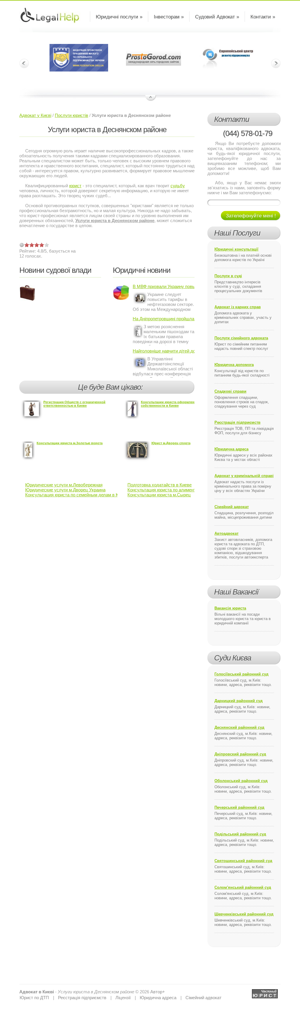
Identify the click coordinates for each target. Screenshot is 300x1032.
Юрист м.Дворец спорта (170, 443)
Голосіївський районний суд (241, 674)
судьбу (178, 185)
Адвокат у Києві (35, 115)
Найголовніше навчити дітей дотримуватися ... (164, 350)
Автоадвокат (226, 533)
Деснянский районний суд (239, 727)
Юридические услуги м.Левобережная (64, 484)
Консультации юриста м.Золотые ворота (70, 443)
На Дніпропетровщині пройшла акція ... (164, 318)
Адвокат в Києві (36, 991)
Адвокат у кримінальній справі (244, 476)
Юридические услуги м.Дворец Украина (65, 489)
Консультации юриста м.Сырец (159, 494)
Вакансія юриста (230, 608)
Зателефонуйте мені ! (251, 216)
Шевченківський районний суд (243, 914)
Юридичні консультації (236, 249)
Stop (150, 98)
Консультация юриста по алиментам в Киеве (172, 489)
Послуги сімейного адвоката (241, 338)
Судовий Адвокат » (217, 17)
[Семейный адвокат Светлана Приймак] (265, 991)
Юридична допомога (234, 364)
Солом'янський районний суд (242, 887)
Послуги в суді (228, 276)
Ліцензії (123, 997)
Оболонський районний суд (240, 781)
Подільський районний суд (240, 834)
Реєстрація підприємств (237, 422)
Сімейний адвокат (231, 507)
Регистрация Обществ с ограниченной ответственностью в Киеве (74, 403)
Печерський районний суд (239, 807)
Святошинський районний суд (243, 861)
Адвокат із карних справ (237, 307)
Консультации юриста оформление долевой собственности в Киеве (177, 403)
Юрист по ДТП (34, 997)
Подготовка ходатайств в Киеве (159, 484)
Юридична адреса (231, 449)
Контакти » (262, 17)
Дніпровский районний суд (240, 754)
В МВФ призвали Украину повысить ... (164, 286)
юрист (75, 185)
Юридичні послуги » (119, 17)
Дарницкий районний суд (238, 701)
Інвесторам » (169, 17)
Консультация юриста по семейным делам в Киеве (76, 494)
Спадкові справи (230, 391)
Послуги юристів (71, 115)
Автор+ (157, 991)
